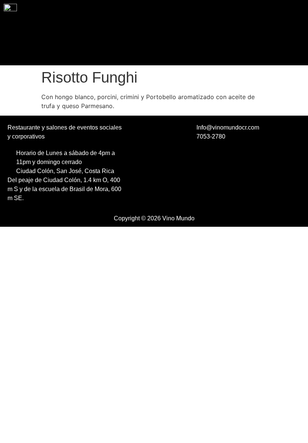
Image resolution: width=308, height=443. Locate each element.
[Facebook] (144, 157)
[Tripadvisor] (154, 176)
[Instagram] (165, 157)
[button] (154, 51)
